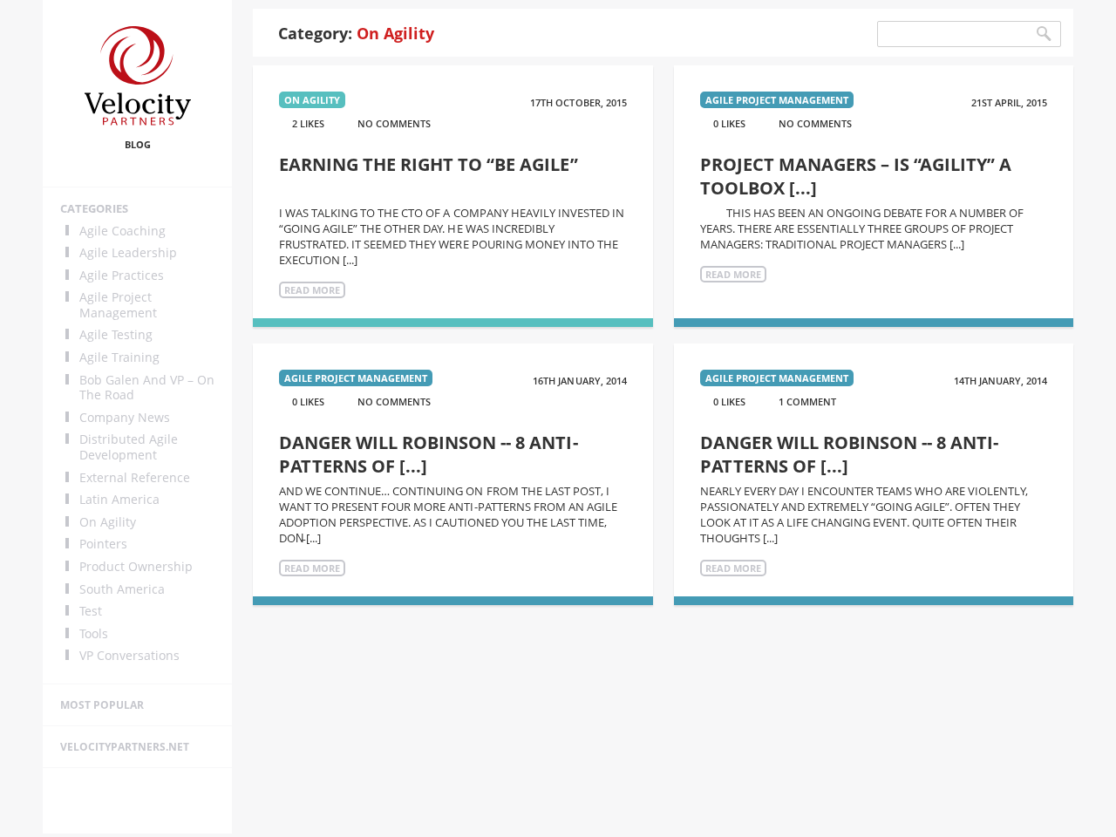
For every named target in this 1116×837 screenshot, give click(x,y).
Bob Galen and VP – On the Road (146, 387)
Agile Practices (121, 275)
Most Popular (102, 705)
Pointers (103, 544)
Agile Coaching (122, 231)
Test (90, 611)
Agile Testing (116, 335)
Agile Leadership (128, 253)
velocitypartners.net (124, 746)
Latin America (119, 499)
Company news (124, 417)
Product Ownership (136, 567)
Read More (312, 289)
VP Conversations (129, 655)
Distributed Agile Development (128, 447)
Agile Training (119, 357)
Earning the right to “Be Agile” (428, 164)
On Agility (107, 522)
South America (122, 589)
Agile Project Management (118, 304)
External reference (134, 478)
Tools (93, 634)
